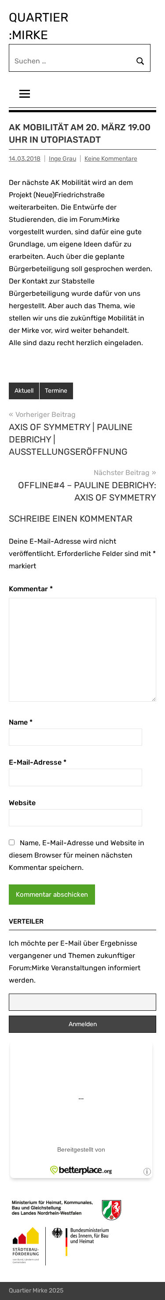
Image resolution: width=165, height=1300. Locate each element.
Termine (56, 390)
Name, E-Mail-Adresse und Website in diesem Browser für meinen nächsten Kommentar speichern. (76, 855)
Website (22, 803)
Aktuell (24, 390)
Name (21, 722)
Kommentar (31, 589)
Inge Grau (62, 158)
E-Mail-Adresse (37, 762)
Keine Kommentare (110, 158)
